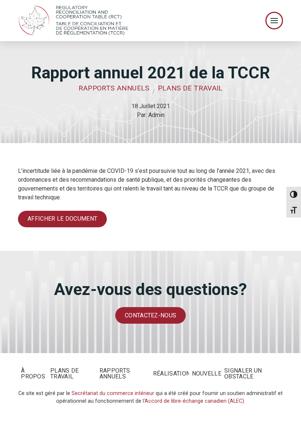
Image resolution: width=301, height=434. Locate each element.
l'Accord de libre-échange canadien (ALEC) (193, 401)
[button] (274, 20)
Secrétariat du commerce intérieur (113, 393)
